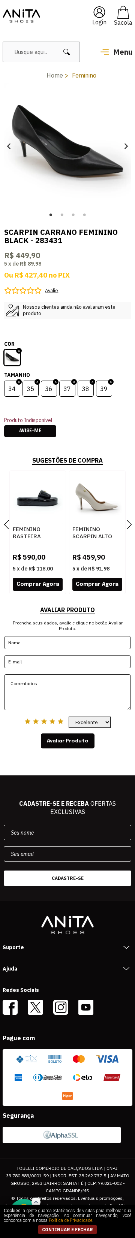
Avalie (51, 290)
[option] (67, 146)
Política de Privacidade (70, 1220)
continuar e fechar (67, 1229)
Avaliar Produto (67, 741)
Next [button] (126, 146)
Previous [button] (9, 146)
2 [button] (62, 215)
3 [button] (73, 215)
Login (99, 22)
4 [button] (84, 215)
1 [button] (50, 215)
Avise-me (30, 431)
